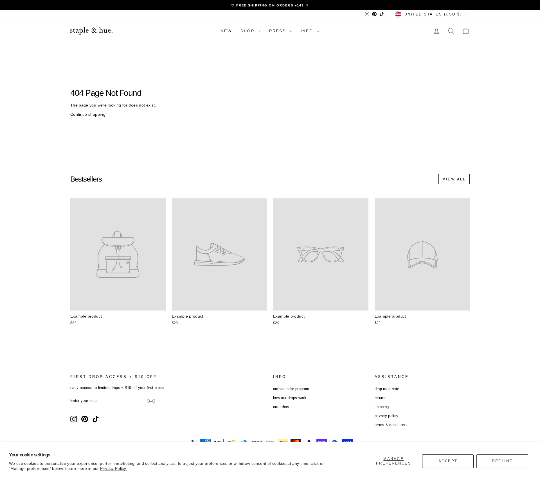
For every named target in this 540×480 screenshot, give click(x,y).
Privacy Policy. (113, 468)
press (278, 31)
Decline (502, 461)
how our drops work (289, 398)
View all (454, 179)
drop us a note (387, 389)
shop (248, 31)
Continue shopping (87, 114)
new (226, 31)
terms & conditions (391, 425)
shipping (382, 407)
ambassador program (291, 389)
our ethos (281, 407)
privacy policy (387, 416)
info (308, 31)
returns (380, 398)
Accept (448, 461)
